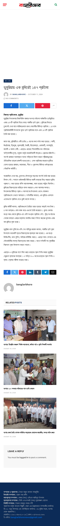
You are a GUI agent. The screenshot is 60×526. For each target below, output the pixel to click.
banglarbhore (19, 94)
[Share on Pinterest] (42, 105)
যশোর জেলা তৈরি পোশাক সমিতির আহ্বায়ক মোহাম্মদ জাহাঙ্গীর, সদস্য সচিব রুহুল (29, 432)
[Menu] (5, 4)
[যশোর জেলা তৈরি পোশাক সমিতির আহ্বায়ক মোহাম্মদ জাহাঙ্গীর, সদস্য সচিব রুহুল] (30, 413)
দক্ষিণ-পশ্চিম (8, 81)
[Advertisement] (30, 44)
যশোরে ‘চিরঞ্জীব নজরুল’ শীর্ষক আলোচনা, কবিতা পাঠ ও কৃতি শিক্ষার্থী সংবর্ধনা (28, 344)
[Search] (55, 4)
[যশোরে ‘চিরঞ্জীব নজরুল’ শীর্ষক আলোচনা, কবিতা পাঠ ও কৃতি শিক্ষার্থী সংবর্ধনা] (30, 325)
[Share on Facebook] (11, 105)
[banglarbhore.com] (30, 4)
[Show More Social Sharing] (53, 105)
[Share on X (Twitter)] (26, 105)
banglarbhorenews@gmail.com (26, 517)
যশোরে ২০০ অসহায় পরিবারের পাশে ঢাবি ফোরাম (19, 388)
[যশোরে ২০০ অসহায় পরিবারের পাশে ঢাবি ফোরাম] (30, 369)
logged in (24, 457)
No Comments (12, 98)
